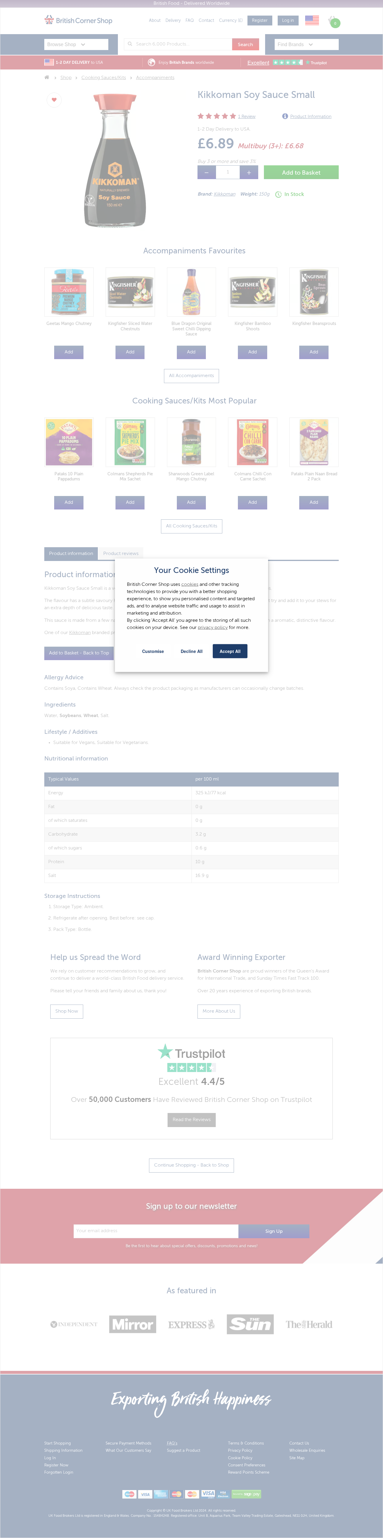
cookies (189, 584)
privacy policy (213, 627)
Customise (153, 651)
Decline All (192, 651)
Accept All (230, 651)
